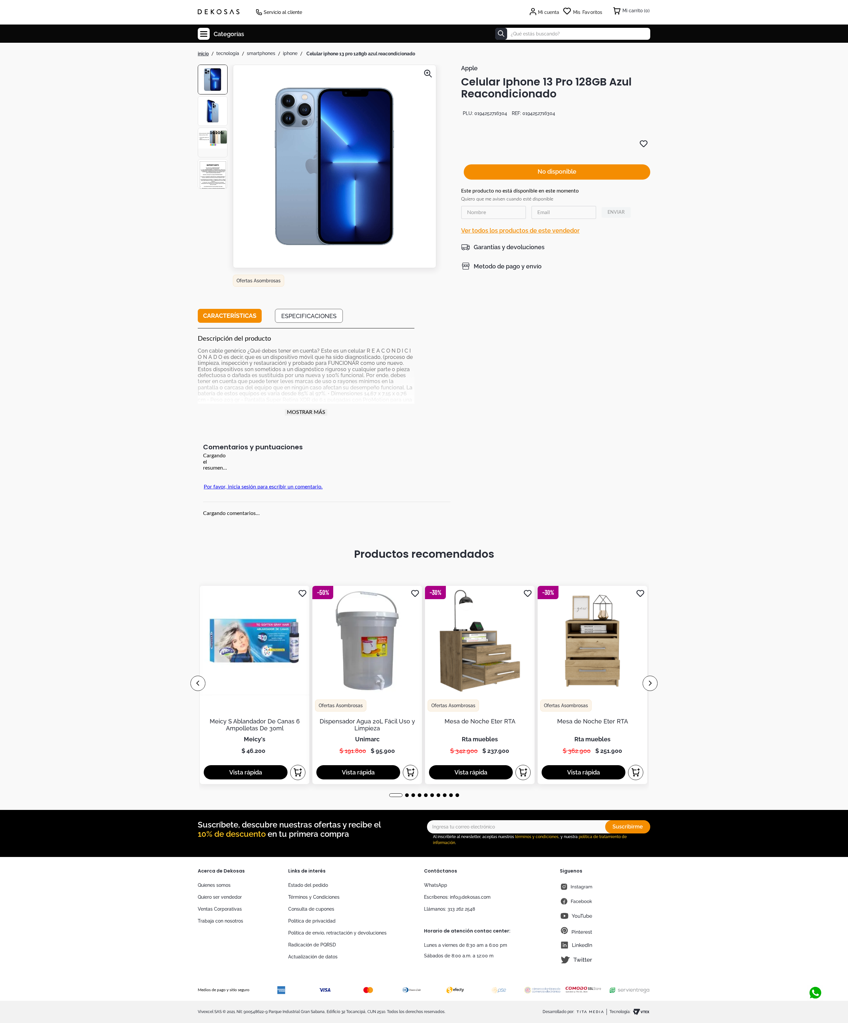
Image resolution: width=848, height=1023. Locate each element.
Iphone (290, 53)
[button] (334, 167)
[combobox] (572, 34)
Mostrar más (306, 412)
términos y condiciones (536, 836)
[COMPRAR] (297, 772)
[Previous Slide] (197, 683)
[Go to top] (813, 980)
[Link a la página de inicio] (203, 53)
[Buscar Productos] (501, 34)
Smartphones (261, 53)
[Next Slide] (650, 683)
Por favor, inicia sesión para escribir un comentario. (263, 486)
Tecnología (227, 53)
